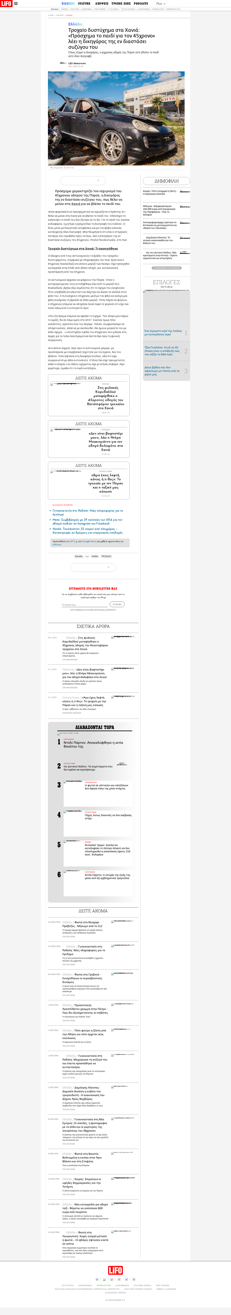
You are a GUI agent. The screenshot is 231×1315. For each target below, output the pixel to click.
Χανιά (76, 204)
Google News (89, 541)
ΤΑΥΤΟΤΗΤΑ (68, 1285)
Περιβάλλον (158, 9)
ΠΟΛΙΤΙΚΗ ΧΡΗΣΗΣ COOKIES (138, 1289)
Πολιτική (75, 9)
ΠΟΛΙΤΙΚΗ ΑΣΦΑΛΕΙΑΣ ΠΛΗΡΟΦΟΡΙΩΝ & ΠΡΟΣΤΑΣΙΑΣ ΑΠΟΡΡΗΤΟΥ (87, 1289)
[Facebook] (176, 161)
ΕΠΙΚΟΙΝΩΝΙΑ (85, 1285)
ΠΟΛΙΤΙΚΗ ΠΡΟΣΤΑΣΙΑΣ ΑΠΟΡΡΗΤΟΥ (101, 610)
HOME (51, 15)
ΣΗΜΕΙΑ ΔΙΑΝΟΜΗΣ (166, 1289)
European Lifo (173, 9)
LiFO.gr (73, 541)
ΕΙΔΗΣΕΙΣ (60, 15)
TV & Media (113, 9)
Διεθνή (64, 9)
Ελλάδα (54, 9)
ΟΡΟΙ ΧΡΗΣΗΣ (76, 610)
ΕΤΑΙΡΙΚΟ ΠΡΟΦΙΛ (142, 1285)
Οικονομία (87, 9)
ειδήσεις (57, 544)
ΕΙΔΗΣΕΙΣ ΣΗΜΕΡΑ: (63, 504)
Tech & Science (128, 9)
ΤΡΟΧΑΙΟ (106, 556)
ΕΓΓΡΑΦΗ (117, 604)
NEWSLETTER (104, 1285)
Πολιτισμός (100, 9)
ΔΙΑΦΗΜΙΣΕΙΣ (122, 1285)
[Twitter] (181, 161)
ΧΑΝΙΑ (95, 556)
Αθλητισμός (144, 9)
